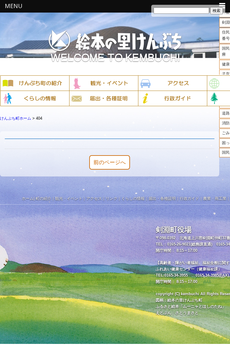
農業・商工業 (214, 198)
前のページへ (109, 162)
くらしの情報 (133, 198)
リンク (111, 198)
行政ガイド (189, 198)
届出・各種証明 (162, 198)
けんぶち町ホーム (15, 118)
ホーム (28, 198)
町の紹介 (43, 198)
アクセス (94, 198)
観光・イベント (68, 198)
